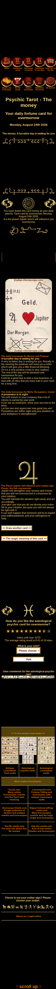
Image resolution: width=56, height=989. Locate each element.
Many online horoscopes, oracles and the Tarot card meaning (14, 794)
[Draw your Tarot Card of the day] (50, 66)
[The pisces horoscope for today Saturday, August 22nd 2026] (17, 62)
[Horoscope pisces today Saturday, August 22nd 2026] (6, 66)
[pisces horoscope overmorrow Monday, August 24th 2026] (39, 62)
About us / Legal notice (28, 916)
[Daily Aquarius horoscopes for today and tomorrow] (47, 908)
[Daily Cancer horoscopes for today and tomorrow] (17, 908)
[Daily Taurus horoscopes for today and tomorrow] (9, 908)
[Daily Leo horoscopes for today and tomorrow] (21, 908)
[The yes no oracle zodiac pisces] (17, 86)
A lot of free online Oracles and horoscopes (42, 828)
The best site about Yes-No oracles (14, 828)
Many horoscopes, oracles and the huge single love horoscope (42, 813)
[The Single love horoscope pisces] (6, 86)
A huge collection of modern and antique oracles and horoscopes (14, 812)
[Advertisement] (28, 29)
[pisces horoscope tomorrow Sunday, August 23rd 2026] (28, 62)
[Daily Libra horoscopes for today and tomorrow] (30, 908)
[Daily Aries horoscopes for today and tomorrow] (4, 908)
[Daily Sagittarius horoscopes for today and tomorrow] (39, 908)
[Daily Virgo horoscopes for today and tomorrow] (26, 908)
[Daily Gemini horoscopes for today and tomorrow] (13, 908)
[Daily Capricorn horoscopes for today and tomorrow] (43, 908)
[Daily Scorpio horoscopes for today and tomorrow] (34, 908)
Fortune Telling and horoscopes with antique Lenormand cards (41, 794)
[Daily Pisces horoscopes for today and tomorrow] (51, 908)
